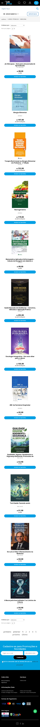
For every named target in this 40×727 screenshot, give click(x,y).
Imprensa (4, 682)
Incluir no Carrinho (20, 76)
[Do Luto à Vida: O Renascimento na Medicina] (20, 536)
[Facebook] (20, 723)
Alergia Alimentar (20, 112)
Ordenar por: (5, 25)
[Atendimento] (19, 3)
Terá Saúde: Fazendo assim (20, 503)
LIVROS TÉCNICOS (13, 19)
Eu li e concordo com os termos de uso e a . (20, 663)
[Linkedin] (23, 723)
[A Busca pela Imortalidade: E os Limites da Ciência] (20, 585)
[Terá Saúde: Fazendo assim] (20, 487)
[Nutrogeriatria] (20, 194)
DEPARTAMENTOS (11, 14)
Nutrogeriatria (20, 210)
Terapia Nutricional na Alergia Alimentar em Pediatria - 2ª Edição (20, 162)
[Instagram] (17, 723)
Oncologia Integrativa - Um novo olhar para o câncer (20, 357)
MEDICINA (23, 19)
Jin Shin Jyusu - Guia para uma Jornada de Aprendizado (20, 65)
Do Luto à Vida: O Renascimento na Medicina (20, 552)
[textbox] (18, 9)
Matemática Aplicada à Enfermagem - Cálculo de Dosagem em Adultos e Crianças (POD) (20, 260)
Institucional (23, 680)
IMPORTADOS (33, 14)
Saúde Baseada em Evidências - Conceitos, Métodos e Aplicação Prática (20, 309)
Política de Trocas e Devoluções (28, 692)
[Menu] (2, 3)
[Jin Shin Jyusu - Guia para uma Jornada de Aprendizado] (20, 48)
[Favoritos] (24, 3)
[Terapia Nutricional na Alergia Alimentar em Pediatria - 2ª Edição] (20, 145)
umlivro (3, 19)
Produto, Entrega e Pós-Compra (9, 692)
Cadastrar (20, 657)
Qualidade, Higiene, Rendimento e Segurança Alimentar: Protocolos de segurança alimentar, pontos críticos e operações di (20, 455)
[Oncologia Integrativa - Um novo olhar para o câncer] (20, 341)
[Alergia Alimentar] (20, 97)
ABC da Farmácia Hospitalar (20, 405)
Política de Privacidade (25, 690)
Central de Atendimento (7, 690)
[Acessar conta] (30, 3)
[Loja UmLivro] (8, 3)
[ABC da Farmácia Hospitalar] (20, 389)
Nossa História (5, 680)
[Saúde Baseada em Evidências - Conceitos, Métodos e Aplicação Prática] (20, 292)
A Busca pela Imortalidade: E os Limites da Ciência (20, 601)
